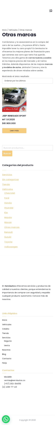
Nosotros (6, 350)
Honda (8, 202)
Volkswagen (11, 246)
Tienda (6, 184)
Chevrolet (9, 193)
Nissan (8, 222)
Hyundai (8, 207)
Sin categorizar (10, 179)
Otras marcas (12, 227)
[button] (6, 419)
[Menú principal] (51, 11)
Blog (4, 354)
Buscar (7, 153)
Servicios (7, 174)
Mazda (8, 217)
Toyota (8, 241)
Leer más (14, 130)
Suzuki (7, 236)
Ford (6, 198)
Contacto (6, 358)
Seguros (8, 341)
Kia (6, 212)
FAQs (4, 363)
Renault (8, 232)
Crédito (5, 329)
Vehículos (13, 30)
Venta (7, 345)
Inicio (4, 30)
